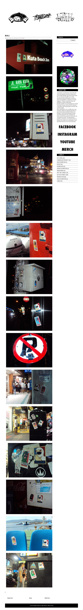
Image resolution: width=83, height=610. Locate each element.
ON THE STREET (61, 174)
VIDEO (58, 181)
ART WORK (60, 158)
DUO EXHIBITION (61, 162)
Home (30, 598)
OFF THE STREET (61, 172)
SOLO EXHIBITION (61, 179)
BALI (7, 36)
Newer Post (10, 598)
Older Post (47, 598)
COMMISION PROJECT (62, 160)
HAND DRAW (60, 170)
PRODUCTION (60, 176)
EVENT (58, 164)
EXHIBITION (60, 166)
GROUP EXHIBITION (62, 168)
